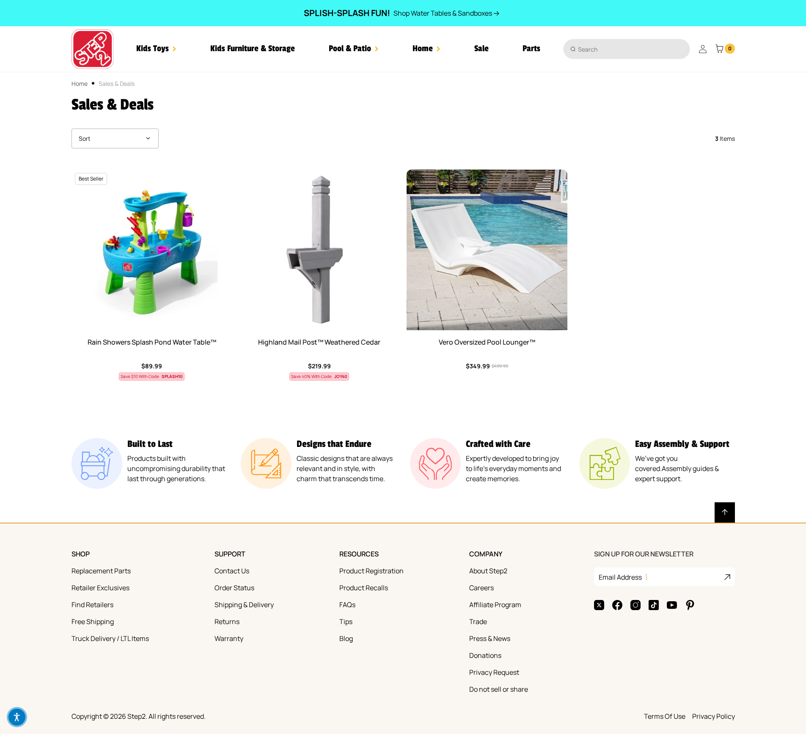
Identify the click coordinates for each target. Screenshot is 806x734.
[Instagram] (635, 605)
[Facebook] (617, 605)
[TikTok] (654, 605)
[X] (599, 605)
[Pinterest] (690, 605)
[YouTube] (672, 605)
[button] (156, 49)
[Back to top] (725, 512)
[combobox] (626, 49)
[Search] (573, 49)
